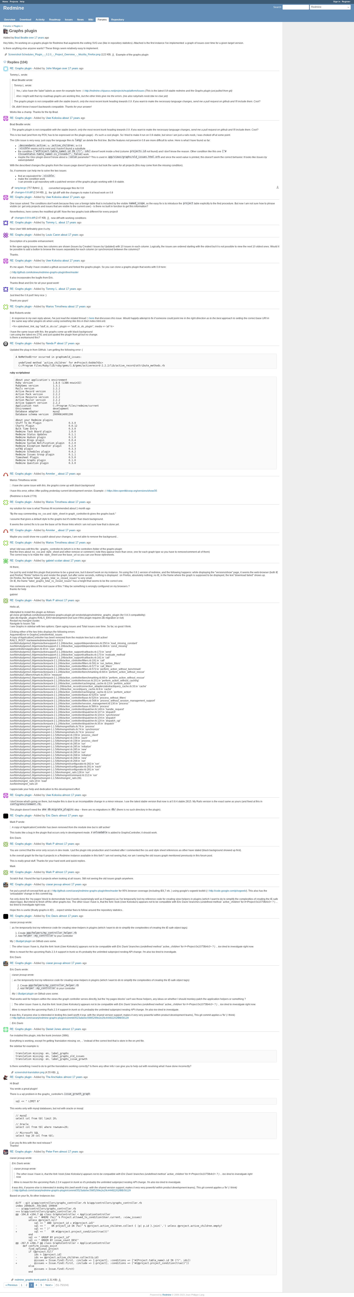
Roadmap (54, 19)
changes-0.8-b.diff (25, 217)
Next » (49, 1285)
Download (25, 19)
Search (277, 7)
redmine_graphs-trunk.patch (30, 1279)
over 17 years (36, 37)
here (91, 318)
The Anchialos (54, 1077)
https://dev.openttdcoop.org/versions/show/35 (132, 490)
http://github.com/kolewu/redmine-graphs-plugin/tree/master (45, 272)
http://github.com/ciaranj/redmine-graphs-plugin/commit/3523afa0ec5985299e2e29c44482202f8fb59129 (70, 1017)
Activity (40, 19)
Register (346, 1)
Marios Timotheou (56, 306)
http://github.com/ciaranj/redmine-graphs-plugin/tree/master (85, 890)
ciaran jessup (54, 884)
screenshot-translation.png (29, 1072)
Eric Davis (52, 815)
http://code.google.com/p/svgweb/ (227, 890)
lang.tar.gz (20, 187)
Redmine (166, 1295)
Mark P (50, 600)
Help (22, 1)
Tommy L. (52, 222)
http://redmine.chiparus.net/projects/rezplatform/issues (114, 90)
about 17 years (71, 117)
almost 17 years (64, 600)
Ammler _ (51, 473)
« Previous (11, 1285)
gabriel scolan (54, 560)
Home (5, 1)
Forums (102, 19)
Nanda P (51, 343)
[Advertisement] (303, 86)
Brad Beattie (21, 37)
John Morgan (53, 68)
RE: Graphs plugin (21, 68)
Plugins (17, 26)
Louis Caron (53, 234)
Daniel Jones (53, 1029)
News (80, 19)
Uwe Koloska (53, 117)
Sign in (336, 1)
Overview (9, 19)
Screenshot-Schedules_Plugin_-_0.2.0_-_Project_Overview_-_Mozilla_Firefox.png (54, 54)
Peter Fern (52, 1151)
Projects (14, 1)
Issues (69, 19)
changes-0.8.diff (24, 192)
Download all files (277, 187)
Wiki (90, 19)
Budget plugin (24, 941)
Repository (117, 19)
